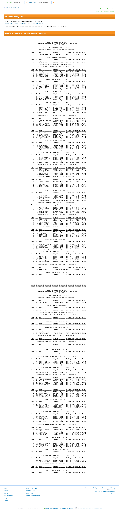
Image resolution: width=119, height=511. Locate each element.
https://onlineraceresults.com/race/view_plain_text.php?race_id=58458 (24, 23)
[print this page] (89, 488)
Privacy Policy (30, 493)
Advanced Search (8, 495)
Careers (6, 500)
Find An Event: (8, 2)
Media (5, 498)
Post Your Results (30, 490)
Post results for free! (107, 9)
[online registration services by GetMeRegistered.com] (58, 508)
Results (6, 490)
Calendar (6, 493)
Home (5, 488)
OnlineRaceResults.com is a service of (100, 493)
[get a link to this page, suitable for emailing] (105, 488)
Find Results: (32, 2)
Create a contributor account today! (105, 11)
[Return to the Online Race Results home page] (11, 7)
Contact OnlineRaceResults (33, 495)
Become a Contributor (31, 488)
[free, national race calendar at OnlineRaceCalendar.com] (88, 508)
